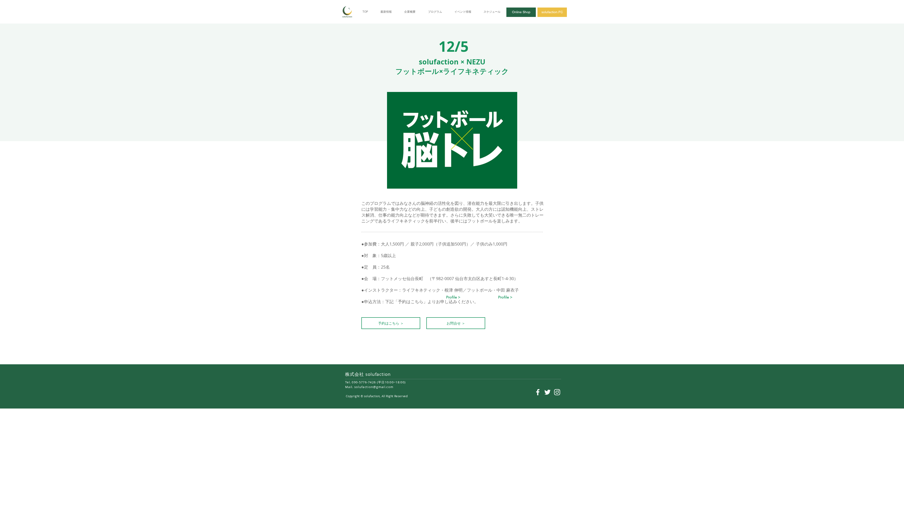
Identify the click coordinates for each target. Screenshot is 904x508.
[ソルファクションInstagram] (557, 392)
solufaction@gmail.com (373, 387)
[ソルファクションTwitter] (547, 392)
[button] (453, 297)
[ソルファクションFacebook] (538, 392)
